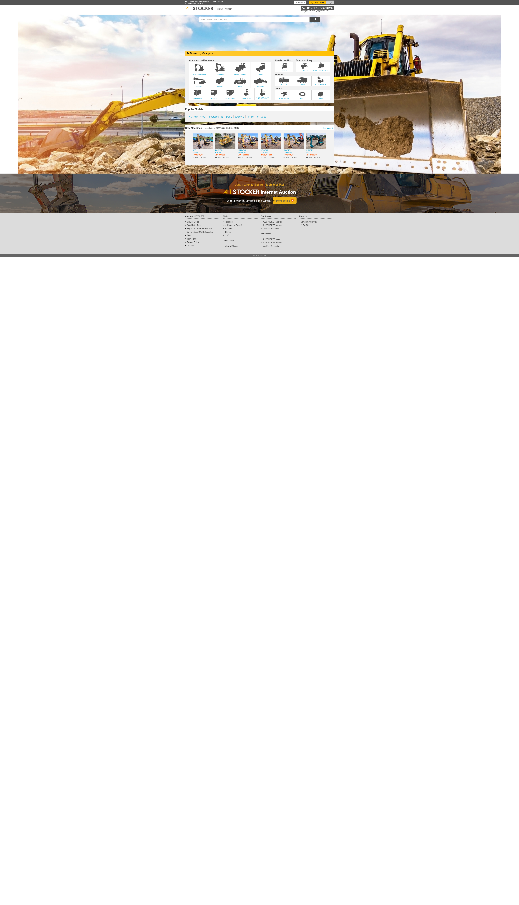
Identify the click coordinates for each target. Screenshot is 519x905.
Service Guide (193, 221)
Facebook (229, 221)
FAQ (189, 235)
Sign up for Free (317, 2)
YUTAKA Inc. (306, 225)
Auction (228, 8)
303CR (203, 116)
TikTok (228, 232)
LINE (227, 235)
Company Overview (309, 221)
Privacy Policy (193, 242)
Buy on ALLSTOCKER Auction (200, 232)
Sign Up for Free (194, 225)
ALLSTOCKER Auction (272, 225)
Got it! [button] (490, 897)
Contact (190, 245)
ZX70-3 (229, 116)
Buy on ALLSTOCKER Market (199, 228)
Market (220, 8)
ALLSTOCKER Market (272, 221)
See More (327, 128)
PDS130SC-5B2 (216, 116)
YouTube (228, 228)
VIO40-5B (193, 116)
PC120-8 (250, 116)
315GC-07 (261, 116)
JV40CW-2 (239, 116)
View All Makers (231, 246)
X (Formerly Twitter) (233, 225)
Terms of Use (193, 238)
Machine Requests (271, 228)
